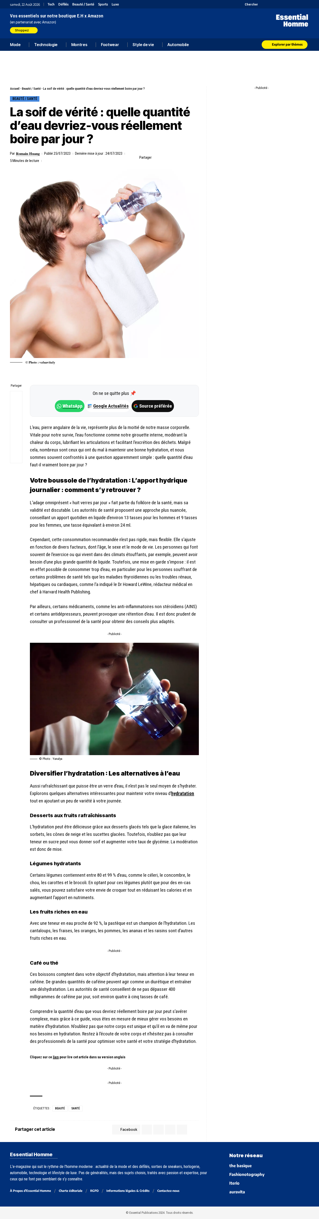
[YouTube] (268, 4)
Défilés (63, 4)
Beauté (60, 1108)
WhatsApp (72, 406)
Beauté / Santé (83, 4)
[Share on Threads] (16, 421)
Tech (51, 4)
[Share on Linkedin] (179, 157)
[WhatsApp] (300, 4)
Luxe (115, 4)
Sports (103, 4)
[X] (262, 4)
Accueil (14, 88)
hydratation (182, 793)
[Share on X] (164, 157)
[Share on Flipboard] (172, 157)
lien (56, 1057)
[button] (248, 4)
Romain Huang (28, 153)
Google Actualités (108, 406)
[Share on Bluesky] (16, 433)
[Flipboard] (293, 4)
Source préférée (155, 406)
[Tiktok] (281, 4)
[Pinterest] (275, 4)
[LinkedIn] (287, 4)
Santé (75, 1108)
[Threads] (306, 4)
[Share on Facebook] (156, 157)
